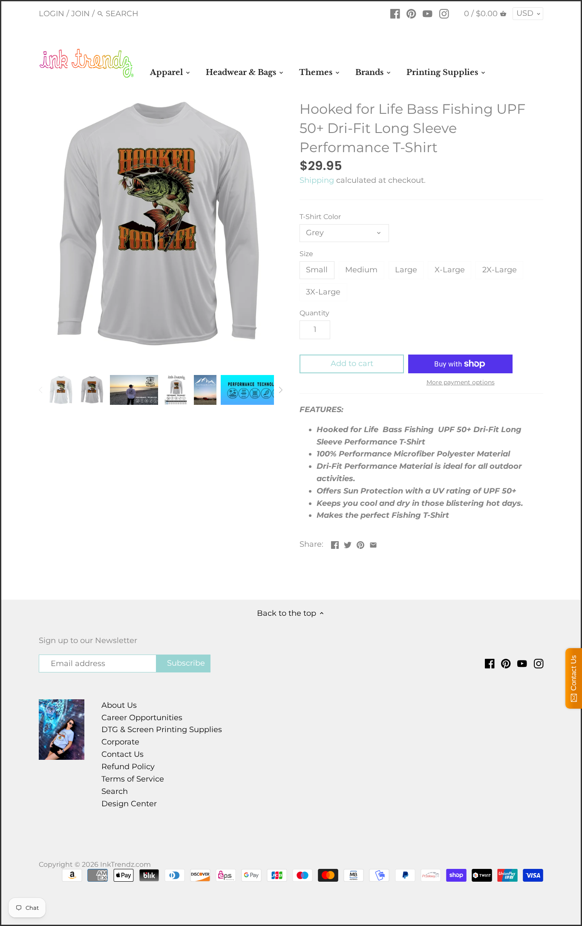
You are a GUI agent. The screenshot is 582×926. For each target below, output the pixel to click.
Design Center (129, 803)
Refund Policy (128, 766)
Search (114, 791)
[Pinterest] (411, 13)
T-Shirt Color (320, 217)
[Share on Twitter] (348, 543)
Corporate (120, 742)
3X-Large (323, 292)
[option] (61, 390)
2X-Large (499, 269)
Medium (361, 269)
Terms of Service (132, 779)
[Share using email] (373, 543)
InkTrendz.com (125, 864)
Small (317, 269)
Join (80, 13)
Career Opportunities (141, 717)
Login (51, 13)
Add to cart (352, 363)
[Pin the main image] (360, 543)
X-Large (450, 269)
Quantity (314, 313)
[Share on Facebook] (335, 543)
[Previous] (41, 390)
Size (306, 254)
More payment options (460, 382)
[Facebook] (395, 13)
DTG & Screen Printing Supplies (161, 729)
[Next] (280, 390)
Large (406, 269)
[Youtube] (427, 13)
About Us (119, 705)
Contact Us (122, 754)
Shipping (317, 180)
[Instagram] (444, 13)
